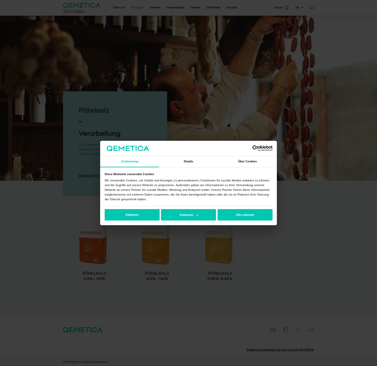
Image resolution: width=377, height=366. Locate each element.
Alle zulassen (245, 214)
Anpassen (186, 214)
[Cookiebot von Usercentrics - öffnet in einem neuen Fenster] (255, 148)
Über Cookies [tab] (247, 161)
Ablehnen (132, 214)
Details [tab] (188, 161)
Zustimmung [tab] (129, 161)
